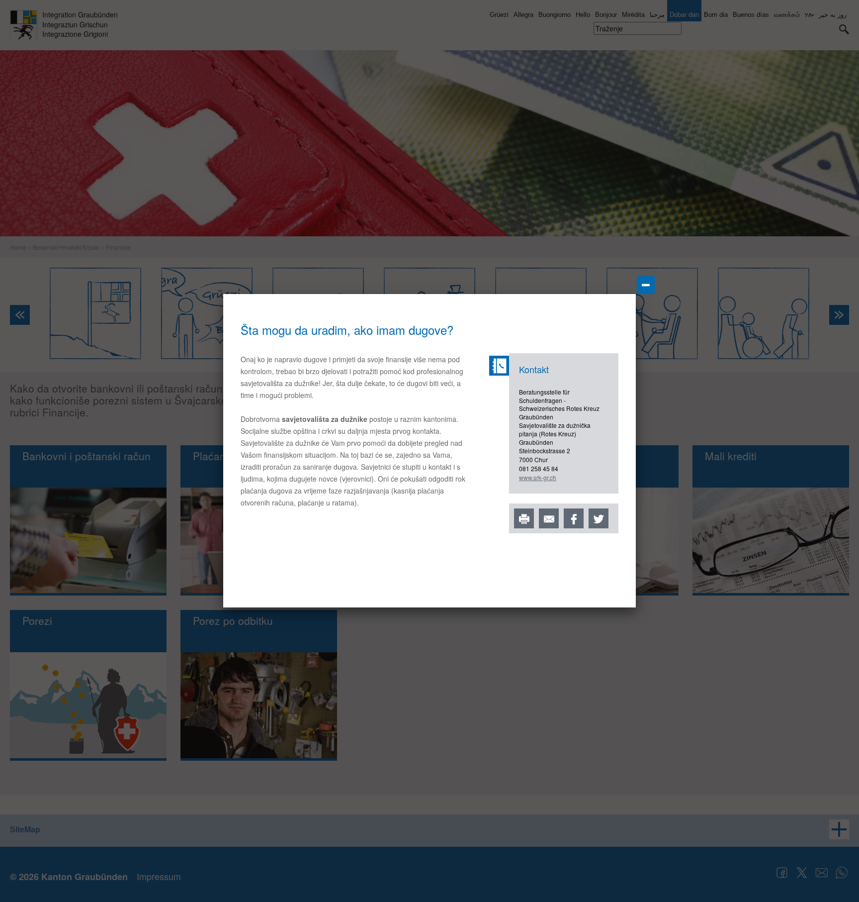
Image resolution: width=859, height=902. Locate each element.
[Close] (646, 285)
